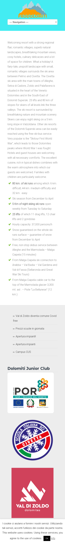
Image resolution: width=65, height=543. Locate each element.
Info (53, 538)
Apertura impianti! (26, 336)
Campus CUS (23, 352)
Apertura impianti (25, 344)
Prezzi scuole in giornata (30, 328)
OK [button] (47, 538)
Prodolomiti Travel (33, 9)
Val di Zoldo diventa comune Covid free (34, 318)
